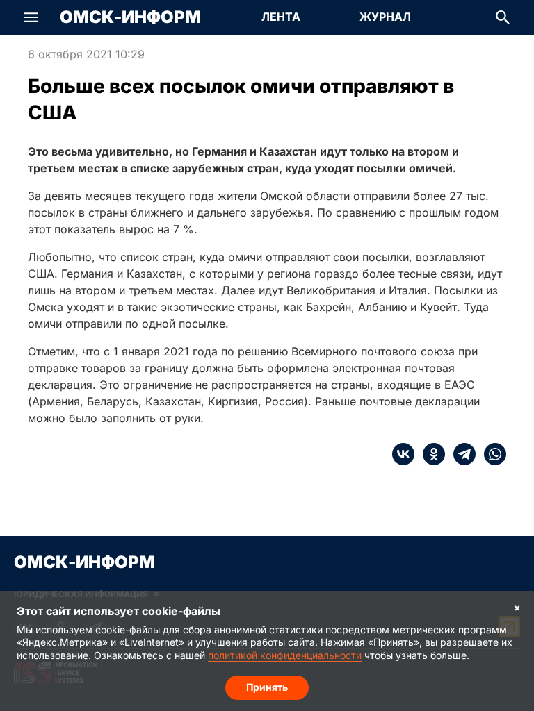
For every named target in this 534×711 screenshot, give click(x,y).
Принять (267, 687)
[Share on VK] (403, 454)
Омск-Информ (130, 17)
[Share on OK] (429, 454)
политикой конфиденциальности (285, 655)
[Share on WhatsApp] (491, 454)
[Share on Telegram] (460, 454)
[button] (31, 17)
